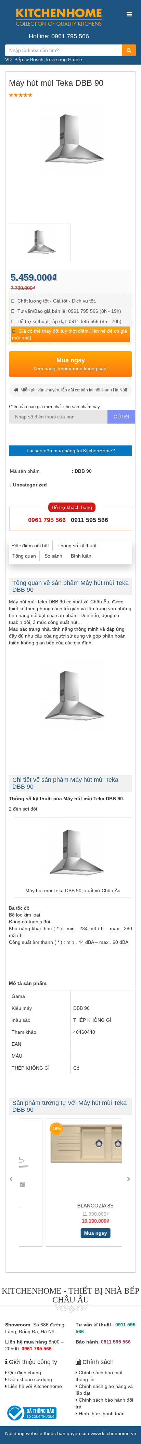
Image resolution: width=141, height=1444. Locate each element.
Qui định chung (24, 1372)
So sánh (53, 556)
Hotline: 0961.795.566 (59, 36)
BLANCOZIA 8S (71, 1205)
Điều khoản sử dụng (30, 1379)
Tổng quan (24, 556)
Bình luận (81, 556)
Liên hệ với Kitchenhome (35, 1386)
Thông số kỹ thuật (77, 545)
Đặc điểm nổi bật (30, 545)
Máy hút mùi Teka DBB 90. (93, 798)
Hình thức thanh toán (102, 1413)
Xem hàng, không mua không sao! (70, 364)
